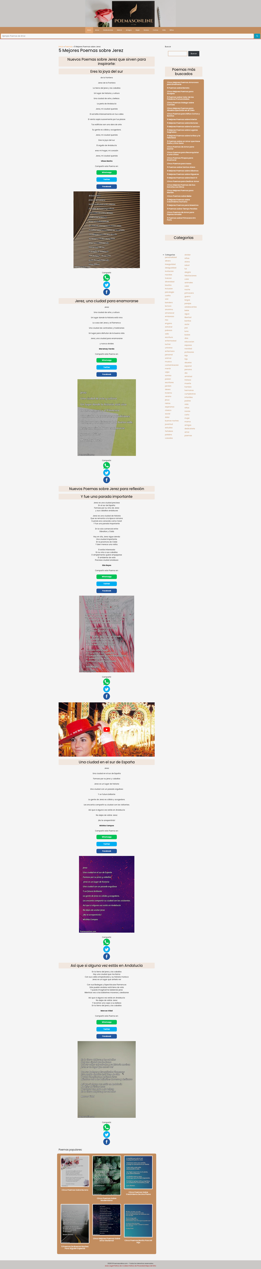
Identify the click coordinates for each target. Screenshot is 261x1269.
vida (186, 404)
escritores (169, 382)
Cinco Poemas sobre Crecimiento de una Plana (138, 1193)
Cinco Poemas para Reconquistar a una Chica (183, 153)
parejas (188, 303)
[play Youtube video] (107, 729)
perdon (168, 386)
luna (186, 331)
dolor (167, 417)
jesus (167, 400)
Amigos (129, 30)
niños (187, 408)
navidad (188, 348)
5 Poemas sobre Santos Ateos (181, 167)
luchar (168, 344)
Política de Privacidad (137, 1266)
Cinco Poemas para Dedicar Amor (183, 181)
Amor (97, 30)
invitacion (169, 271)
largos (187, 300)
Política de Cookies (121, 1266)
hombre (188, 387)
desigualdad (170, 268)
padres (188, 401)
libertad (188, 317)
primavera (189, 293)
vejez (167, 372)
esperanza (169, 407)
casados (169, 438)
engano (168, 323)
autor (187, 324)
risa (166, 320)
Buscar (168, 46)
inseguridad (170, 264)
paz (186, 328)
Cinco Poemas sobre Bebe (179, 196)
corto (187, 414)
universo (168, 347)
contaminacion (172, 365)
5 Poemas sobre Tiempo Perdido (182, 208)
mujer (187, 418)
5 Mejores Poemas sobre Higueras (183, 174)
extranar (168, 327)
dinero (168, 261)
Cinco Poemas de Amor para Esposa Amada (180, 213)
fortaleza (169, 431)
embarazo (169, 316)
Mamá (119, 30)
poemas (68, 46)
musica (168, 361)
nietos (167, 403)
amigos (188, 425)
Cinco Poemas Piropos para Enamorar (180, 159)
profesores (189, 352)
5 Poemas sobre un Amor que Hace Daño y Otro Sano (183, 142)
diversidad (169, 281)
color (187, 279)
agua (187, 314)
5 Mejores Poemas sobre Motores (182, 123)
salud (187, 265)
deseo (167, 389)
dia (186, 373)
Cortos (155, 30)
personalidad (171, 257)
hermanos (189, 390)
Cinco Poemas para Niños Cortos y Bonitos (183, 114)
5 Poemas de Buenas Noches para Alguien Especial (74, 1247)
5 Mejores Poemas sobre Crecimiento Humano (178, 200)
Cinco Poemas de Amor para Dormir (180, 147)
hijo (186, 359)
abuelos (188, 362)
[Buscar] (257, 36)
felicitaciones (190, 275)
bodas (187, 335)
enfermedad (170, 341)
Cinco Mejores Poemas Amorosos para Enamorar (183, 83)
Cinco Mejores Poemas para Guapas (180, 92)
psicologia (169, 292)
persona (188, 369)
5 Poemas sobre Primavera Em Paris (181, 219)
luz (186, 268)
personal (169, 354)
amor (187, 432)
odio (167, 334)
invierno (168, 393)
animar (168, 358)
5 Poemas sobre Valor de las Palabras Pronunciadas (180, 98)
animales (189, 282)
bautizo (168, 285)
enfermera (169, 351)
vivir (166, 299)
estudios (169, 427)
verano (168, 396)
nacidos (168, 274)
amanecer (169, 313)
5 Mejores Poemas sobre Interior (182, 119)
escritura (169, 337)
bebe (187, 310)
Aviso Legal (109, 1266)
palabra (168, 434)
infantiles (189, 397)
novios (187, 411)
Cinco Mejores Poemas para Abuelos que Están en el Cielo (181, 109)
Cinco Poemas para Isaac (179, 163)
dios (186, 338)
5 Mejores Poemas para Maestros (182, 205)
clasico (168, 410)
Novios (146, 30)
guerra (187, 296)
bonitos (188, 321)
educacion (189, 341)
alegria (188, 272)
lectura (168, 306)
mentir (168, 368)
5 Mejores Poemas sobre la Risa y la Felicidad (183, 136)
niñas (187, 258)
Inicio (89, 30)
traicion (168, 278)
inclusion (169, 288)
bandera (169, 302)
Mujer (138, 30)
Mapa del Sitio (150, 1266)
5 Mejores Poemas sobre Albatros (182, 170)
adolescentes (191, 307)
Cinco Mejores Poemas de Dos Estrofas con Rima (181, 186)
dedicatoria (190, 428)
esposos (188, 345)
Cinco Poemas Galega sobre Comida (180, 103)
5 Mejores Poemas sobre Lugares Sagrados (182, 131)
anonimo (169, 309)
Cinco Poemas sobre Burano (75, 1190)
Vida (164, 30)
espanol (188, 366)
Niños (172, 30)
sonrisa (168, 375)
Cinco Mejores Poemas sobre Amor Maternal (106, 1240)
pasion (168, 379)
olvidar (188, 255)
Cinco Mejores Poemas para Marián (180, 191)
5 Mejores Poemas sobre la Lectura (183, 126)
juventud (169, 424)
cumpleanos (190, 394)
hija (186, 355)
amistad (188, 376)
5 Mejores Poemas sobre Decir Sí (182, 177)
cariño (168, 295)
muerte (188, 383)
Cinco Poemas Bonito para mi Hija (138, 1241)
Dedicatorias (108, 30)
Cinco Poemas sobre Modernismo (106, 1199)
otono (187, 262)
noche (187, 289)
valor (187, 286)
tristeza (188, 380)
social (167, 414)
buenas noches (172, 420)
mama (188, 421)
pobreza (168, 330)
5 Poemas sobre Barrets (178, 88)
